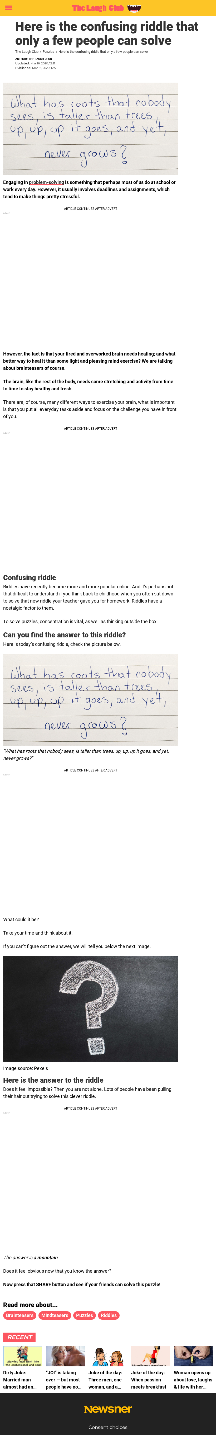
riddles (109, 1315)
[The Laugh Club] (106, 8)
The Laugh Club (26, 52)
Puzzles (48, 52)
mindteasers (54, 1315)
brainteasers (19, 1315)
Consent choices (108, 1427)
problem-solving (46, 182)
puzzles (84, 1315)
